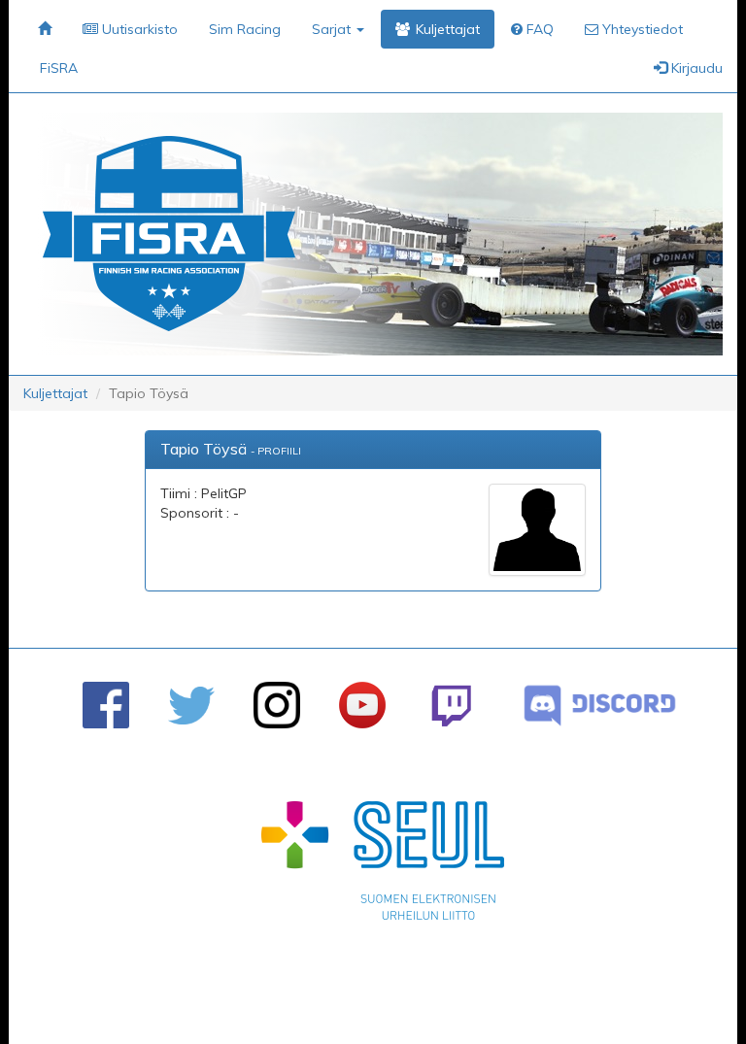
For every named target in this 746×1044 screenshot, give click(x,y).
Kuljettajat (55, 393)
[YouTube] (362, 705)
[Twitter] (191, 705)
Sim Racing (245, 29)
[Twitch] (451, 705)
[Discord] (600, 705)
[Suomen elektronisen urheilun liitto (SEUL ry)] (382, 865)
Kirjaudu (695, 68)
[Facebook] (106, 705)
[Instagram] (277, 705)
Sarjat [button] (333, 29)
